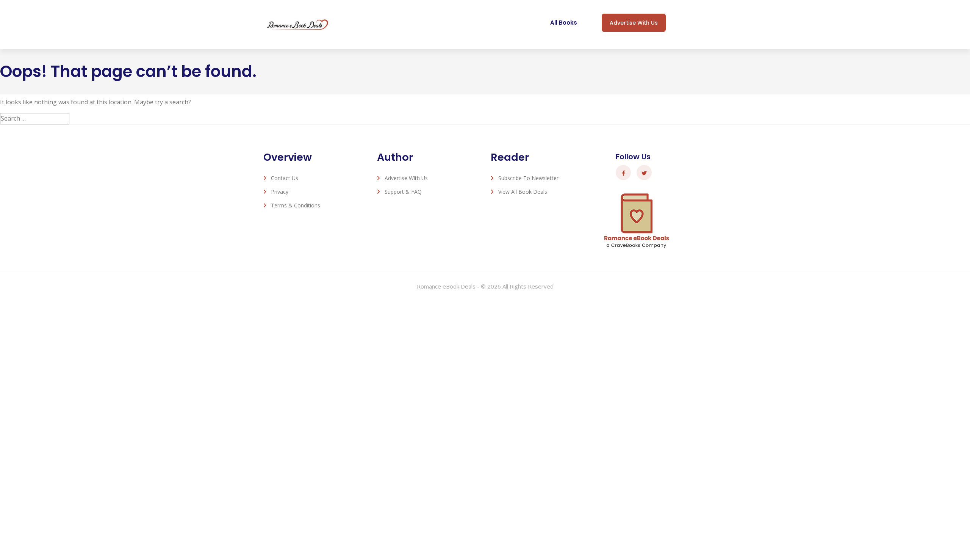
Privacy (279, 191)
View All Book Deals (522, 191)
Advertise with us (634, 23)
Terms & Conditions (295, 205)
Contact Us (284, 178)
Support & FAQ (403, 191)
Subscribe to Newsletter (528, 178)
